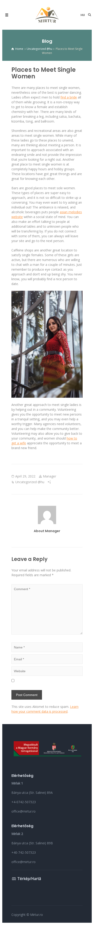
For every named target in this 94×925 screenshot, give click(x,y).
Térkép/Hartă (29, 878)
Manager (49, 476)
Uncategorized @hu (29, 482)
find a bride (68, 97)
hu (83, 15)
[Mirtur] (47, 15)
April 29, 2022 (25, 476)
